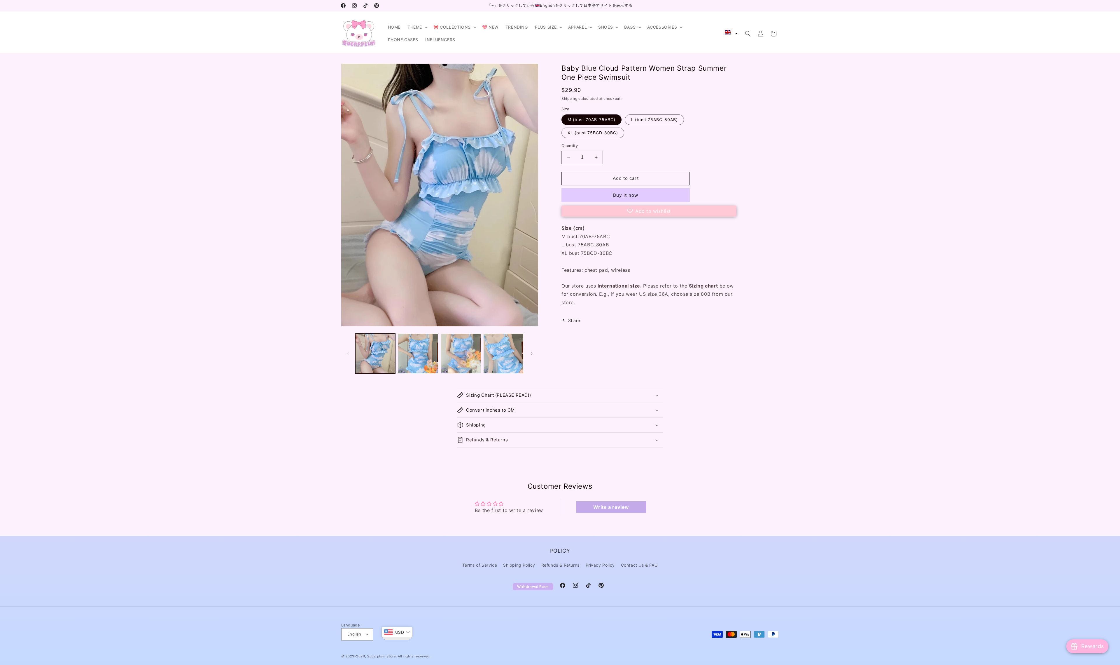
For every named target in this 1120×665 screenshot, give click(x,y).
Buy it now (625, 195)
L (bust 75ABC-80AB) (654, 119)
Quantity (569, 145)
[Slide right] (531, 353)
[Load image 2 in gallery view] (418, 353)
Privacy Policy (600, 565)
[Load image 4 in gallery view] (503, 353)
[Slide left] (347, 353)
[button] (417, 27)
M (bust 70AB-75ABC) (591, 119)
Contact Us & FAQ (639, 565)
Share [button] (574, 320)
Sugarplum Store (381, 656)
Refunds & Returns (560, 565)
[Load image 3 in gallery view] (461, 353)
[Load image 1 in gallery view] (375, 353)
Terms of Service (479, 565)
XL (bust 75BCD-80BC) (593, 132)
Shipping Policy (519, 565)
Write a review (611, 507)
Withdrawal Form (533, 586)
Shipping (569, 98)
